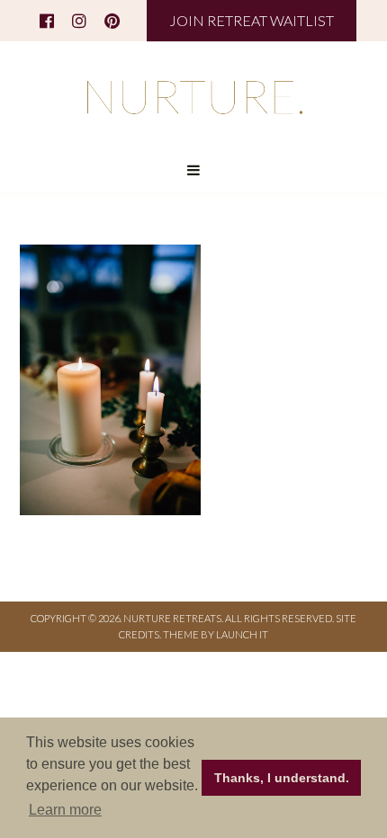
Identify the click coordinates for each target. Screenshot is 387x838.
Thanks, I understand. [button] (281, 778)
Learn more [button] (65, 809)
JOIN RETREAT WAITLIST (251, 20)
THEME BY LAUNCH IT (215, 634)
